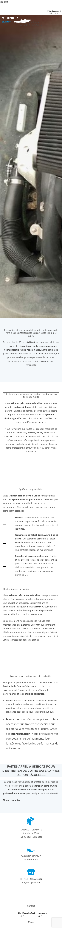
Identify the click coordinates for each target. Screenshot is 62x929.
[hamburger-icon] (28, 25)
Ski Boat (4, 1)
